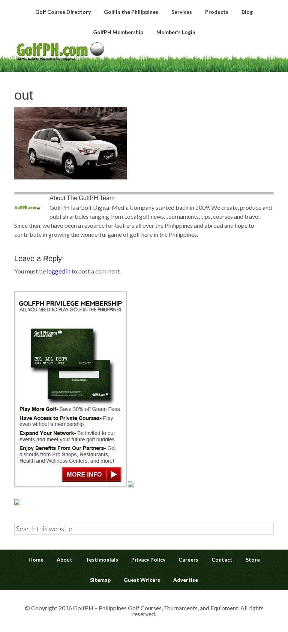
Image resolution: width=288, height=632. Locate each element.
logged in (58, 271)
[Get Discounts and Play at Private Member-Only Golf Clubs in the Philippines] (70, 485)
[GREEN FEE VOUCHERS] (131, 485)
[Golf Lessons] (17, 502)
